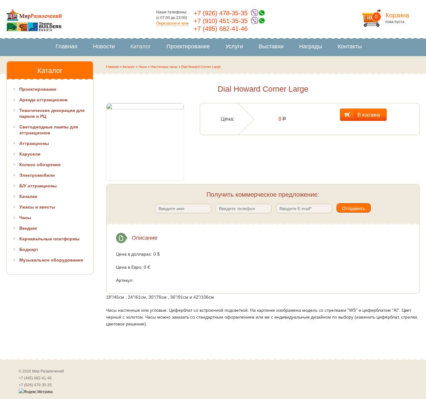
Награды (310, 46)
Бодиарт (28, 249)
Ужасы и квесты (37, 206)
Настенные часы (164, 67)
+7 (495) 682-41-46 (221, 28)
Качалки (28, 196)
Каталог (140, 46)
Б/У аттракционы (38, 185)
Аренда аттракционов (43, 99)
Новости (104, 46)
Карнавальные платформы (49, 238)
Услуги (234, 46)
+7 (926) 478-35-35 (221, 13)
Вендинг (28, 228)
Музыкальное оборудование (51, 259)
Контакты (350, 46)
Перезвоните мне (172, 23)
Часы (142, 67)
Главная (66, 46)
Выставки (271, 46)
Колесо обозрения (40, 164)
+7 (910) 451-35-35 (221, 20)
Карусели (30, 153)
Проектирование (188, 46)
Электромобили (37, 175)
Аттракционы (34, 143)
